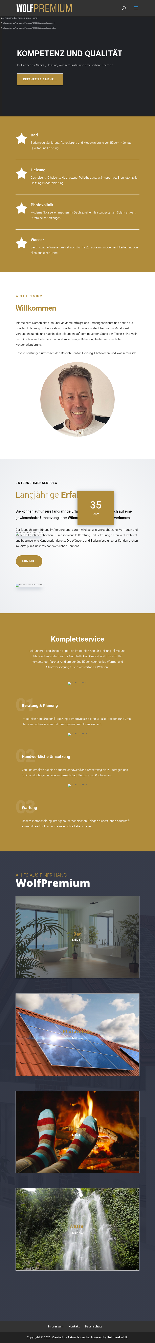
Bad (34, 135)
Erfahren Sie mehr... (40, 79)
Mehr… (77, 940)
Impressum (55, 1326)
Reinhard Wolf (117, 1337)
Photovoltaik (42, 204)
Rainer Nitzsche (78, 1337)
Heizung (38, 169)
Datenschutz (93, 1326)
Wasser (37, 239)
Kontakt (29, 561)
